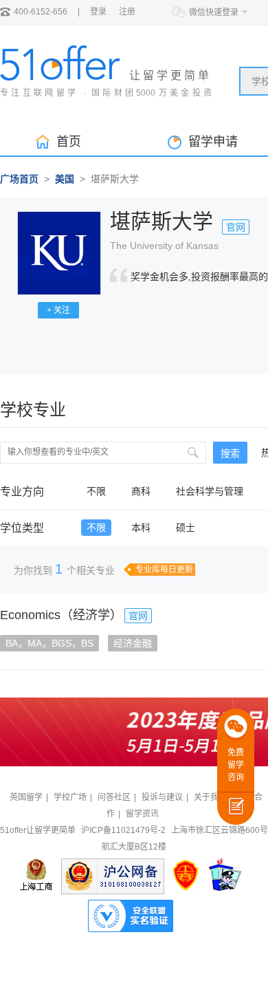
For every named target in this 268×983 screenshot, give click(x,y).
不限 (96, 491)
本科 (140, 527)
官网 (235, 227)
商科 (140, 491)
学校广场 (70, 797)
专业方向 (22, 491)
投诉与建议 (162, 797)
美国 (64, 178)
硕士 (185, 527)
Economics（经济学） (61, 615)
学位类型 (22, 528)
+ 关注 (58, 310)
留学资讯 (142, 814)
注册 (127, 12)
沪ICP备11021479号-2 (123, 830)
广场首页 (19, 178)
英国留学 (26, 797)
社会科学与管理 (209, 491)
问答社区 (114, 797)
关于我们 (210, 797)
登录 (98, 12)
